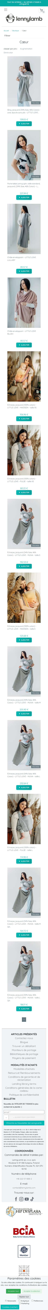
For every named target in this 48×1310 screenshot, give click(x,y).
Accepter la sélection (32, 1291)
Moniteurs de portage (24, 1050)
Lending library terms (24, 1083)
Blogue (24, 1042)
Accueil (6, 31)
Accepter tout (13, 1291)
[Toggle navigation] (14, 9)
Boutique (15, 31)
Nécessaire (11, 1301)
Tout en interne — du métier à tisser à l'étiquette (24, 3)
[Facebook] (15, 1199)
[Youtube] (26, 1199)
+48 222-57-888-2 (24, 1179)
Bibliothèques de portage (24, 1054)
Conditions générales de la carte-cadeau (24, 1089)
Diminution (8, 52)
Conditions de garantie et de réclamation (24, 1078)
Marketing (25, 1303)
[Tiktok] (32, 1199)
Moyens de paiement (24, 1058)
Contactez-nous (24, 1038)
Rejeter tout (24, 1297)
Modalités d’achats (24, 1068)
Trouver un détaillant (24, 1046)
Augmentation (26, 49)
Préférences (38, 1301)
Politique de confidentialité (24, 1094)
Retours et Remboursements (24, 1072)
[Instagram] (21, 1199)
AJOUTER (25, 124)
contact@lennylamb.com (24, 1187)
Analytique (25, 1301)
